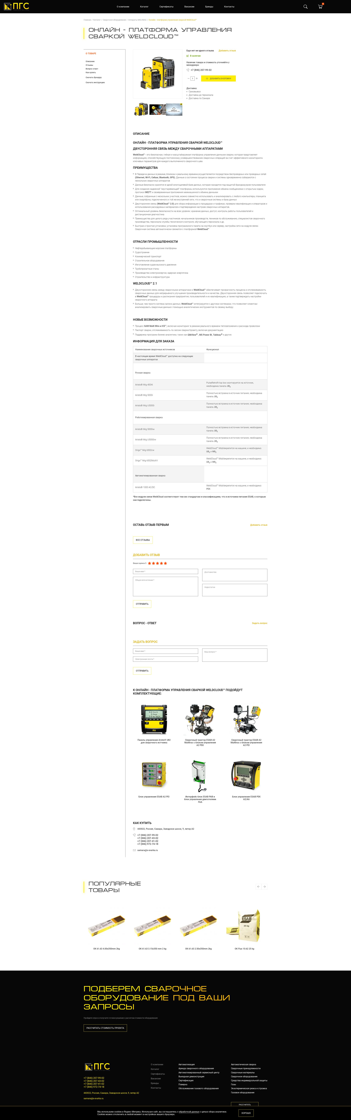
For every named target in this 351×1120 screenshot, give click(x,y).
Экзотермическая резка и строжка (249, 1088)
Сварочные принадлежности (246, 1068)
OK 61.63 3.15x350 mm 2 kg (152, 948)
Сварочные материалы (243, 1072)
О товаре (91, 53)
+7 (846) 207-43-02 (147, 838)
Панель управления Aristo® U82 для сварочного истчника (154, 741)
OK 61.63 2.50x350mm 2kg (198, 948)
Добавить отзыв (227, 50)
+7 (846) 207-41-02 (147, 841)
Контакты (229, 6)
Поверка (183, 1084)
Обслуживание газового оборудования (199, 1088)
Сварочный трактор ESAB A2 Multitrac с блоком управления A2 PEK (200, 742)
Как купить (91, 72)
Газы (233, 1084)
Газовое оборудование (242, 1092)
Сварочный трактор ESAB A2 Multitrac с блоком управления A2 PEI (246, 742)
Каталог (144, 6)
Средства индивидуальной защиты (249, 1080)
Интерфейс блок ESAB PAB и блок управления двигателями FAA (200, 799)
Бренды (209, 6)
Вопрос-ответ (92, 69)
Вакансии (189, 6)
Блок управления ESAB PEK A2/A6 (246, 798)
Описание (90, 61)
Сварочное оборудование (114, 20)
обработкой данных (189, 1111)
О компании (123, 6)
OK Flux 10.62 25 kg (244, 948)
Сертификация (186, 1080)
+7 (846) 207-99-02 (201, 69)
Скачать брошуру (94, 77)
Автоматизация (187, 1064)
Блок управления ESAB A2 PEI (153, 796)
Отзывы (89, 65)
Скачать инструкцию (95, 82)
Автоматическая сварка (243, 1064)
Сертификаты (166, 6)
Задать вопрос (259, 623)
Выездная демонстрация (191, 1076)
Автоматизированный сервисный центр (199, 1072)
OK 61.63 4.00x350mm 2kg (106, 948)
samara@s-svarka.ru (147, 850)
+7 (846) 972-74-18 (147, 843)
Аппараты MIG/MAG (137, 20)
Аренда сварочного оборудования (196, 1068)
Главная (87, 20)
